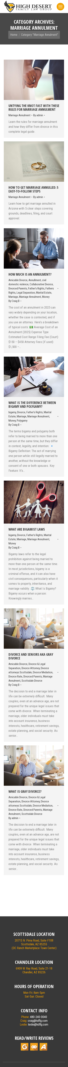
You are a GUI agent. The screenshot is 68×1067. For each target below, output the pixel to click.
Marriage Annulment (19, 115)
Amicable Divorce (17, 280)
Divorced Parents (17, 288)
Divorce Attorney (31, 668)
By (38, 115)
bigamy (12, 412)
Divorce (21, 412)
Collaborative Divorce (41, 284)
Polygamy (22, 420)
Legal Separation (26, 292)
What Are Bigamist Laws (26, 529)
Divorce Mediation (43, 672)
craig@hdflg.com (38, 1021)
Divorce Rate (15, 676)
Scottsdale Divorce (32, 680)
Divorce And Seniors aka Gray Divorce (30, 656)
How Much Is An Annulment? (30, 274)
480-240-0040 (38, 1017)
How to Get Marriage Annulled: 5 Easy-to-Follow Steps (33, 189)
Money (45, 297)
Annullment (35, 280)
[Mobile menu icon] (60, 6)
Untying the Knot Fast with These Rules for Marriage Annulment (33, 107)
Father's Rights (36, 288)
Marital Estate (43, 292)
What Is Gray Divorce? (25, 791)
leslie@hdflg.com (38, 1024)
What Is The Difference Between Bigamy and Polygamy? (32, 404)
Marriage (13, 297)
